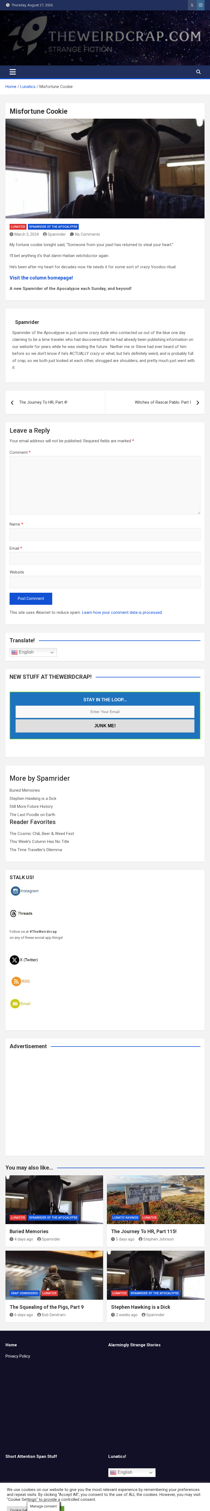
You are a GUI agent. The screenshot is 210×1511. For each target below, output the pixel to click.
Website (17, 572)
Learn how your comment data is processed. (122, 612)
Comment (20, 452)
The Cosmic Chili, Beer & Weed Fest (42, 833)
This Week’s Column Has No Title (39, 841)
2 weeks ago (127, 1315)
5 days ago (125, 1239)
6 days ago (23, 1315)
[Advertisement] (105, 1106)
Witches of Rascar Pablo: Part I (163, 402)
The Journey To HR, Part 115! (144, 1231)
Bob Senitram (54, 1315)
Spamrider (57, 234)
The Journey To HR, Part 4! (43, 402)
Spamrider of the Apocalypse (53, 227)
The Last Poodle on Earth (32, 814)
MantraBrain (143, 1503)
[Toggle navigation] (12, 71)
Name (16, 524)
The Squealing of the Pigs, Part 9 (47, 1307)
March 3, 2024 (26, 234)
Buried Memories (25, 790)
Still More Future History (31, 806)
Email (16, 548)
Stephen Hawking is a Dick (33, 798)
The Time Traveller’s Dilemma (36, 849)
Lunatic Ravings (125, 1217)
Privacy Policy (17, 1356)
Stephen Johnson (158, 1239)
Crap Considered (24, 1293)
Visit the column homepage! (41, 278)
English (26, 652)
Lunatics (18, 227)
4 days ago (23, 1239)
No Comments (87, 234)
